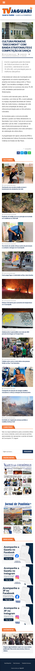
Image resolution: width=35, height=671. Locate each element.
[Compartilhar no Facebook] (18, 152)
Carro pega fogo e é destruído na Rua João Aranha (17, 275)
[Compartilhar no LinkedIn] (25, 152)
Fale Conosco (16, 663)
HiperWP (22, 668)
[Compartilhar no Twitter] (22, 152)
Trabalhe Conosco (26, 663)
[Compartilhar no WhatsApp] (29, 152)
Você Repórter (7, 663)
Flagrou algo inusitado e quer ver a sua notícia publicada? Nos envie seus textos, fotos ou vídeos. (17, 649)
